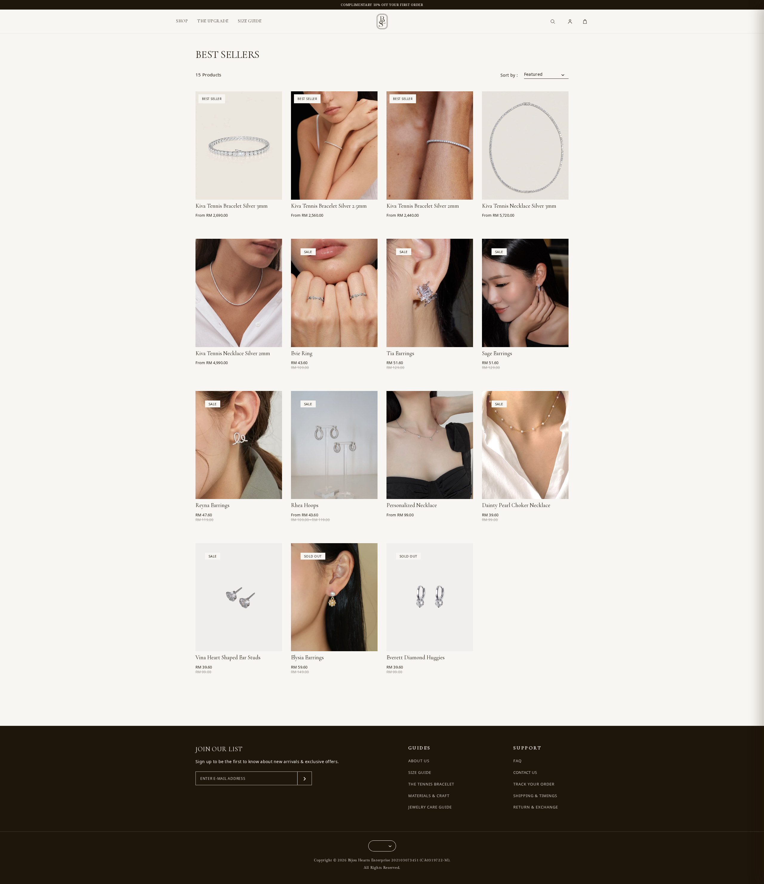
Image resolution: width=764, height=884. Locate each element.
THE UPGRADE (212, 21)
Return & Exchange (535, 807)
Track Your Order (534, 784)
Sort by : (509, 75)
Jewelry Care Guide (430, 807)
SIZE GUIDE (250, 21)
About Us (418, 760)
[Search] (553, 21)
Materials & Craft (429, 795)
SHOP (182, 21)
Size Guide (419, 772)
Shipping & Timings (535, 795)
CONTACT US (525, 772)
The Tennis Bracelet (431, 784)
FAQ (517, 760)
